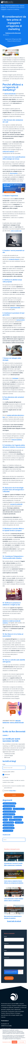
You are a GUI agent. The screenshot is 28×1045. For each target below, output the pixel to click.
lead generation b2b (9, 811)
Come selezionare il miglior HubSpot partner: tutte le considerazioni (13, 899)
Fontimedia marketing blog (12, 5)
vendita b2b (7, 809)
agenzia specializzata (10, 93)
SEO (5, 819)
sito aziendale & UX (8, 814)
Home (2, 5)
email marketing (8, 830)
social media (19, 822)
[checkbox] (14, 776)
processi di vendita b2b (16, 504)
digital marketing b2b (17, 722)
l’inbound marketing (16, 439)
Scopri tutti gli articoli (14, 921)
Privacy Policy (12, 790)
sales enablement (8, 825)
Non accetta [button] (21, 1042)
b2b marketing (18, 817)
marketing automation (15, 819)
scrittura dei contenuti (8, 151)
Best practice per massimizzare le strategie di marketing (13, 917)
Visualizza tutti (6, 834)
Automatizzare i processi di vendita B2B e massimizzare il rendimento (13, 864)
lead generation (21, 320)
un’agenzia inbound (14, 259)
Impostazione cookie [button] (6, 1042)
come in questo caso (16, 231)
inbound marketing (9, 806)
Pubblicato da (13, 33)
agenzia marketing (8, 828)
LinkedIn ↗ (5, 735)
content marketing (18, 809)
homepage (15, 378)
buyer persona (13, 173)
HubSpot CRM (7, 817)
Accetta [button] (14, 1042)
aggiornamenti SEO (15, 307)
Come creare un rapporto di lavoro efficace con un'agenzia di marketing (13, 882)
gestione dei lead (8, 822)
